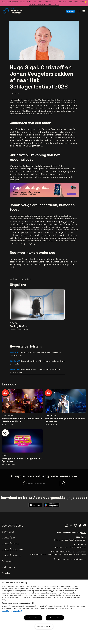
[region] (44, 605)
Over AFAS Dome (12, 525)
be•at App (8, 537)
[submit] (62, 483)
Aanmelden (70, 11)
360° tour (8, 531)
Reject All (33, 618)
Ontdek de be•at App (64, 192)
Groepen (7, 561)
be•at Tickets (10, 543)
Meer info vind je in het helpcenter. (44, 4)
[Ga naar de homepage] (12, 11)
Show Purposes (44, 626)
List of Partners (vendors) (12, 611)
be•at (83, 532)
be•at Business (11, 555)
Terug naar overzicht (22, 279)
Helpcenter (9, 567)
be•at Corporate (12, 549)
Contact (7, 573)
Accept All (54, 618)
